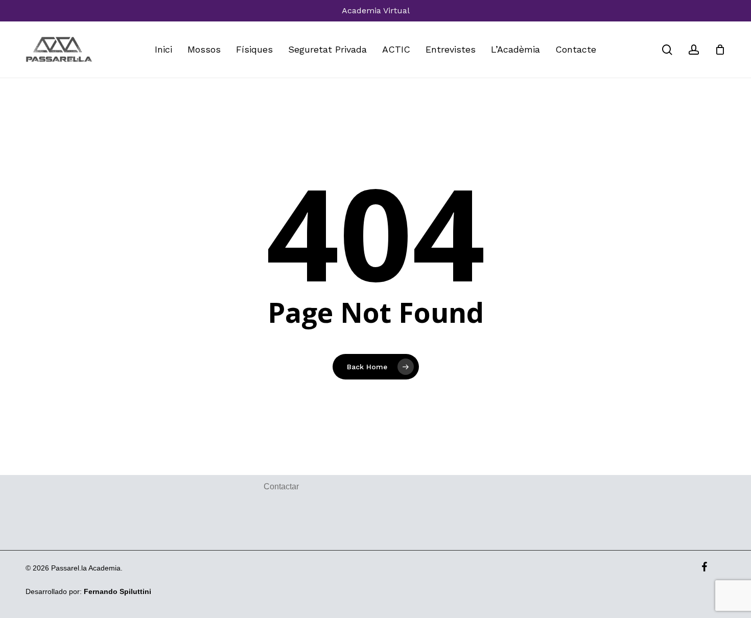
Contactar (281, 486)
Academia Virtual (376, 10)
